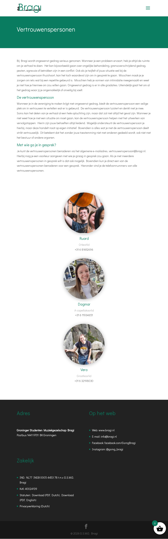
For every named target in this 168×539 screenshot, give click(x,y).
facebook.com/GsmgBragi (120, 443)
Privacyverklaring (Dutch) (35, 506)
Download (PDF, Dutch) (46, 495)
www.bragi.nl (107, 430)
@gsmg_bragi (114, 449)
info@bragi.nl (109, 436)
